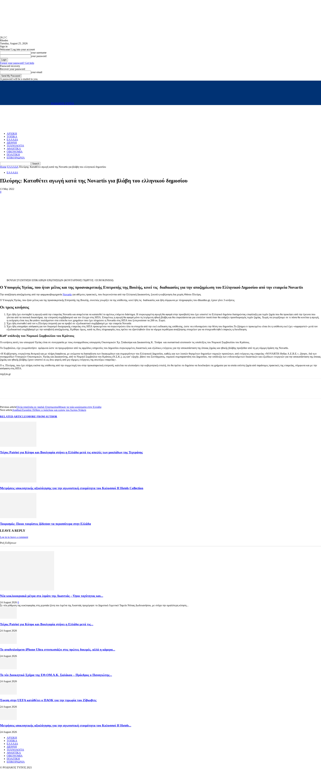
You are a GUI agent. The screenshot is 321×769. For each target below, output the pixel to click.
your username (38, 52)
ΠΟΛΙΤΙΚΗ (13, 154)
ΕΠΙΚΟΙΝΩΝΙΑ (16, 157)
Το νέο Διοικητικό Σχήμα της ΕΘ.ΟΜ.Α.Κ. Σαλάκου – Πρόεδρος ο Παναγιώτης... (56, 675)
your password (38, 56)
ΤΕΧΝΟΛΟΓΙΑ (15, 145)
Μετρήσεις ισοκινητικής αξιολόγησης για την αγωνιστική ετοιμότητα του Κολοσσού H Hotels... (65, 725)
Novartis (67, 294)
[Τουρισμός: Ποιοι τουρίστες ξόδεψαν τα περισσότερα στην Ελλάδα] (18, 517)
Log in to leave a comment (14, 537)
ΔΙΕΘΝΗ (12, 142)
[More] (29, 197)
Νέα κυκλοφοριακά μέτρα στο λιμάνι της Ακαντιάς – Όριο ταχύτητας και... (51, 596)
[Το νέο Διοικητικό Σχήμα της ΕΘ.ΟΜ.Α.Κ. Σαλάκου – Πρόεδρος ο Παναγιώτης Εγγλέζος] (8, 668)
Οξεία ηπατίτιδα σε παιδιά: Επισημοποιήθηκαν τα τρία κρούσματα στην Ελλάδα (58, 407)
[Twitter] (17, 197)
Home (3, 166)
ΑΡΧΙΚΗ (12, 133)
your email (36, 72)
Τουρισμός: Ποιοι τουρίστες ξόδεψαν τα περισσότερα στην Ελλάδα (45, 523)
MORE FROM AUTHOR (42, 416)
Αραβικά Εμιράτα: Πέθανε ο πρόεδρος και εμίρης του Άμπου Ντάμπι (49, 410)
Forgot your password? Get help (17, 63)
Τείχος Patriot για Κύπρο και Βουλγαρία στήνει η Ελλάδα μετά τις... (46, 624)
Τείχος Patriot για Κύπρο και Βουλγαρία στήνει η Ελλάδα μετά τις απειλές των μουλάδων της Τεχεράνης (71, 452)
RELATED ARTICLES (14, 416)
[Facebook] (5, 197)
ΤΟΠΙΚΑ (12, 136)
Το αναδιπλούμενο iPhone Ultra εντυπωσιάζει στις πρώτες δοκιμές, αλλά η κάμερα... (57, 649)
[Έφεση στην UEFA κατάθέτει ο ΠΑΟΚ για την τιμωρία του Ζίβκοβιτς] (8, 693)
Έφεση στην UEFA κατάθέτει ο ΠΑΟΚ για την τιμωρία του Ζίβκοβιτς (48, 700)
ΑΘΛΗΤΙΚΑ (14, 148)
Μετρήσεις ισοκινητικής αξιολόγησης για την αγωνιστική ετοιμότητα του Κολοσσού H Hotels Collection (71, 488)
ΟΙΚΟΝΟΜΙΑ (15, 151)
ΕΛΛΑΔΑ (12, 139)
